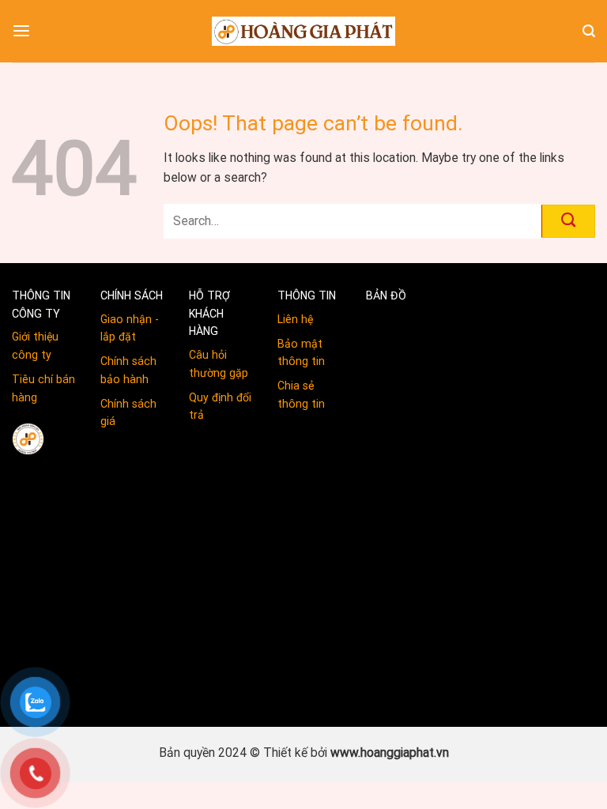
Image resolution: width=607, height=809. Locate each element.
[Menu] (21, 31)
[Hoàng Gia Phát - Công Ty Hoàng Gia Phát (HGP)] (303, 31)
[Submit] (568, 222)
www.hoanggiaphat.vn (389, 752)
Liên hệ (295, 319)
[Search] (588, 31)
